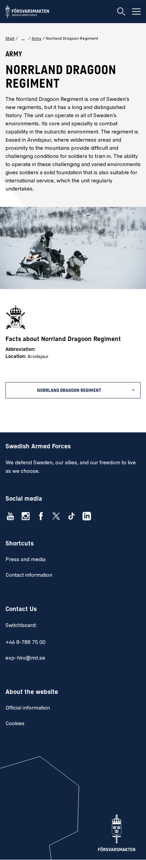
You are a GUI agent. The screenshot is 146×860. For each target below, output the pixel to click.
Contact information (28, 575)
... (23, 38)
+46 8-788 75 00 (25, 642)
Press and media (25, 559)
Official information (27, 708)
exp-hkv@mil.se (25, 658)
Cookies (14, 724)
